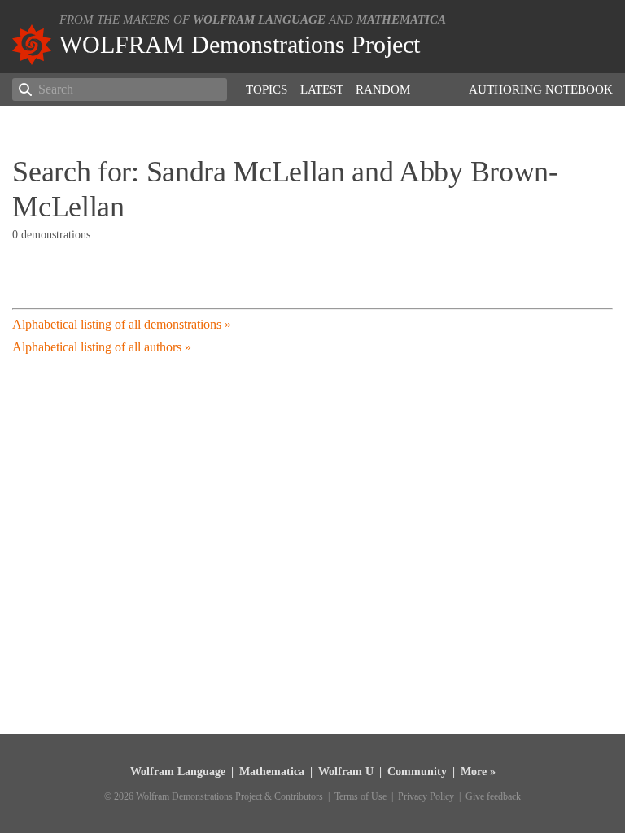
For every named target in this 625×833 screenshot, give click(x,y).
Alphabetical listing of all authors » (101, 347)
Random (383, 89)
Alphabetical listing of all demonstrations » (121, 324)
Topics (266, 89)
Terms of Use (360, 796)
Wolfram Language (259, 19)
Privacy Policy (426, 796)
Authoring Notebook (541, 89)
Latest (321, 89)
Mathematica (401, 19)
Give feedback (493, 796)
